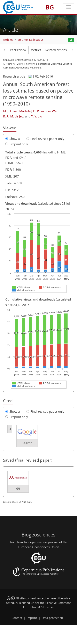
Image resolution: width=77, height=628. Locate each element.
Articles (8, 40)
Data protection (52, 618)
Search (27, 443)
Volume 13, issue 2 (30, 40)
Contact (16, 618)
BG (49, 7)
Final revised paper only (47, 139)
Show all (15, 139)
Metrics (36, 50)
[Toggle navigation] (68, 7)
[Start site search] (71, 40)
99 (18, 488)
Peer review (18, 50)
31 (9, 429)
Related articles (56, 50)
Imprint (32, 618)
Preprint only (18, 144)
